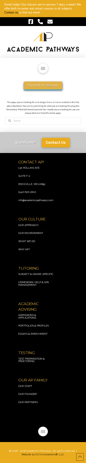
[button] (43, 68)
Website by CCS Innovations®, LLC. (43, 454)
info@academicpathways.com (35, 200)
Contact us (11, 12)
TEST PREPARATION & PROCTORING (31, 360)
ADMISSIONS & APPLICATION (27, 316)
